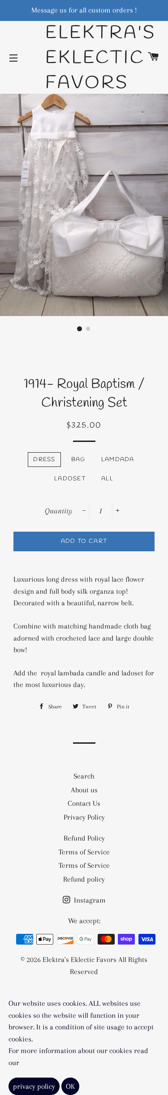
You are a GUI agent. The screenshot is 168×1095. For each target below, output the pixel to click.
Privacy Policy (84, 817)
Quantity (58, 511)
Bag (78, 459)
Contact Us (84, 803)
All (107, 479)
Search (84, 776)
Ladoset (70, 479)
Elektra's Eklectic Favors (84, 58)
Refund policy (84, 879)
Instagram (89, 900)
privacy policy (34, 1086)
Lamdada (117, 459)
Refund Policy (84, 838)
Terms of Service (84, 852)
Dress (44, 459)
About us (84, 790)
